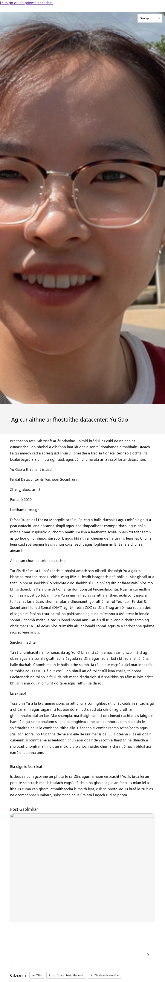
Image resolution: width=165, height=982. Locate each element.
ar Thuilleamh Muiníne (105, 975)
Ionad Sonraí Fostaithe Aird (66, 975)
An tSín (36, 975)
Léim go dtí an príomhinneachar (26, 2)
